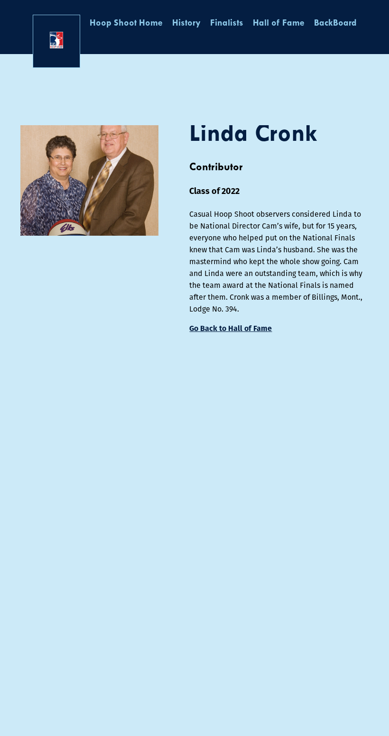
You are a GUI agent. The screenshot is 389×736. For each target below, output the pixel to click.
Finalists (226, 23)
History (186, 23)
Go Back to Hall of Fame (230, 328)
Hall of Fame (279, 23)
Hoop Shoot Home (126, 23)
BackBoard (335, 23)
